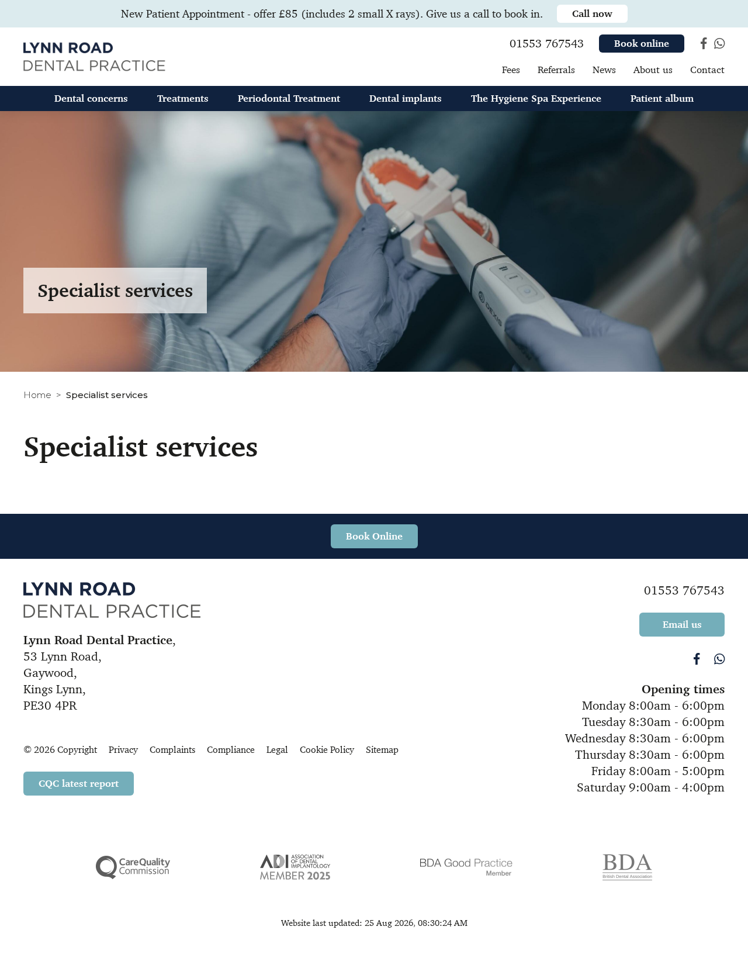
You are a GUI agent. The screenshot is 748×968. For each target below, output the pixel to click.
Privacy (123, 750)
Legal (277, 750)
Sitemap (382, 750)
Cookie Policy (327, 750)
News (604, 69)
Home (37, 394)
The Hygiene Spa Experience (536, 98)
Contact (707, 69)
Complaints (172, 750)
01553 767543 (684, 590)
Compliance (231, 750)
